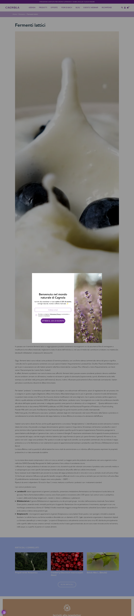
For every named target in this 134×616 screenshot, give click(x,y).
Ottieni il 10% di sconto (53, 321)
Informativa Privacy (55, 314)
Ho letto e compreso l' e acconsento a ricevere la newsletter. (53, 315)
